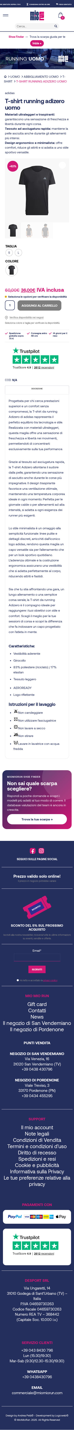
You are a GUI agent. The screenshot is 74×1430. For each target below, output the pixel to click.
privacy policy (50, 980)
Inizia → (37, 43)
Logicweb (60, 1415)
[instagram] (41, 851)
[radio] (9, 252)
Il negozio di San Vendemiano (37, 1023)
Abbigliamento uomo (41, 76)
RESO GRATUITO (59, 4)
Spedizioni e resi (37, 1159)
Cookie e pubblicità (37, 1165)
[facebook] (33, 851)
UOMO (15, 76)
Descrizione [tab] (37, 389)
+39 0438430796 (37, 1376)
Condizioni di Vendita (37, 1140)
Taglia (11, 246)
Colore (12, 261)
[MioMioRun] (37, 15)
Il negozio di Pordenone (37, 1029)
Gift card (37, 1004)
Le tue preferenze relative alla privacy (37, 1181)
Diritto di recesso (37, 1152)
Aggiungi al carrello (39, 305)
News (37, 1016)
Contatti (37, 1010)
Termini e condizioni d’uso (37, 1146)
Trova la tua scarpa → (37, 819)
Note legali (37, 1133)
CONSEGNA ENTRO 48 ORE (33, 4)
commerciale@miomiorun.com (37, 1392)
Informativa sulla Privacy (37, 1171)
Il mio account (37, 1127)
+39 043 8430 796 (37, 1350)
